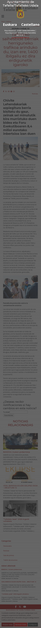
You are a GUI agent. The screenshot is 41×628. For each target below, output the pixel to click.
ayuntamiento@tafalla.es (20, 37)
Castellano (30, 24)
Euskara (10, 24)
